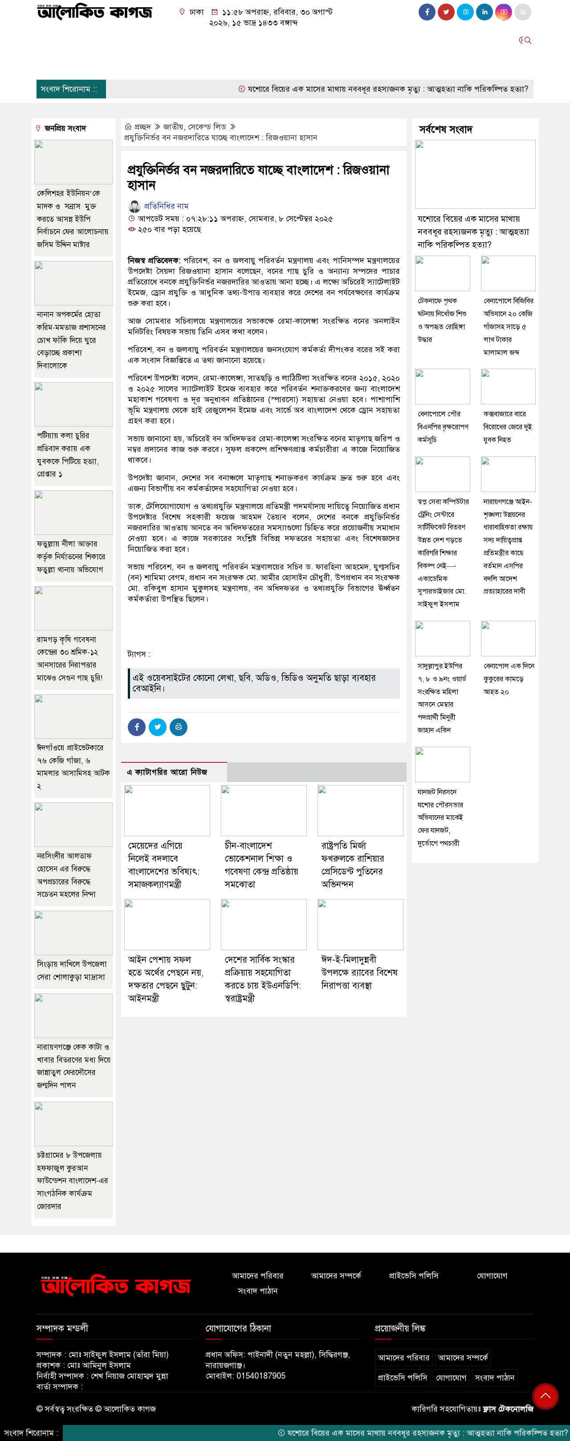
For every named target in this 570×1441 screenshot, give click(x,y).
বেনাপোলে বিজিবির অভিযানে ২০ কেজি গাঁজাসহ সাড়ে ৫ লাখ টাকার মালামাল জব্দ (508, 327)
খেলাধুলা (415, 40)
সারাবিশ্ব (203, 40)
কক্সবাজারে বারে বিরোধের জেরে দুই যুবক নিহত (508, 427)
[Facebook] (137, 727)
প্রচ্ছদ (49, 40)
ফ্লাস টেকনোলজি (508, 1409)
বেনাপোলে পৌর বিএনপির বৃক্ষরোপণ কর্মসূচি (443, 427)
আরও (49, 64)
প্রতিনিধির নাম (165, 206)
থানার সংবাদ (284, 40)
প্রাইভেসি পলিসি (414, 1276)
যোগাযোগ (492, 1276)
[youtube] (503, 12)
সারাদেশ (240, 40)
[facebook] (427, 12)
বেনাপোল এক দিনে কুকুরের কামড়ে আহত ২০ (509, 679)
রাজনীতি (113, 40)
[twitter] (446, 12)
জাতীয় (79, 40)
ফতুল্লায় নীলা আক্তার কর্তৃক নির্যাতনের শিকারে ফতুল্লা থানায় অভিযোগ (72, 556)
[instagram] (465, 12)
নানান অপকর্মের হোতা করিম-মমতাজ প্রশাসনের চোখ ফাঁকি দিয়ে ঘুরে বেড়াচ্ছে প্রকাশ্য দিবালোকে (71, 340)
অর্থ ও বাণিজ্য (158, 40)
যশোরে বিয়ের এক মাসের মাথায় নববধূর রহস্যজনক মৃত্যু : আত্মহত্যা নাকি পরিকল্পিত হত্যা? (360, 89)
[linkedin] (484, 12)
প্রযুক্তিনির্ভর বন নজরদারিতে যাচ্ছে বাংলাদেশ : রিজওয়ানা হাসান (221, 137)
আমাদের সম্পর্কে (336, 1276)
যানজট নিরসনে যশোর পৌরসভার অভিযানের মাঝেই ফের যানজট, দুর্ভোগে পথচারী (440, 818)
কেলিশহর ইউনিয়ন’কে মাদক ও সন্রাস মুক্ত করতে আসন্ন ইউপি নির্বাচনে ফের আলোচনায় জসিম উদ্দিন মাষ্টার (73, 219)
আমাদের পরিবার (258, 1276)
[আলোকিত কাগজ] (95, 11)
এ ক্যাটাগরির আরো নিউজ (167, 772)
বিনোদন (378, 40)
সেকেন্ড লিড (207, 127)
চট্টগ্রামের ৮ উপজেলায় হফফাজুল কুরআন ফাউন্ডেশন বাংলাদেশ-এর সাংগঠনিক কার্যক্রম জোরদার (72, 1181)
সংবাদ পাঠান (258, 1291)
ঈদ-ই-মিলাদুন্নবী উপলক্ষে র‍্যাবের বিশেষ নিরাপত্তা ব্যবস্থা (360, 972)
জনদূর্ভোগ (339, 40)
